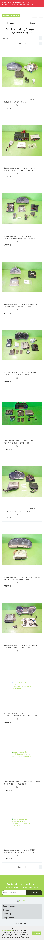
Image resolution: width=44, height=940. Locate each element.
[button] (22, 906)
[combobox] (22, 38)
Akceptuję (36, 933)
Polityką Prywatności (7, 930)
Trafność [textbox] (5, 38)
